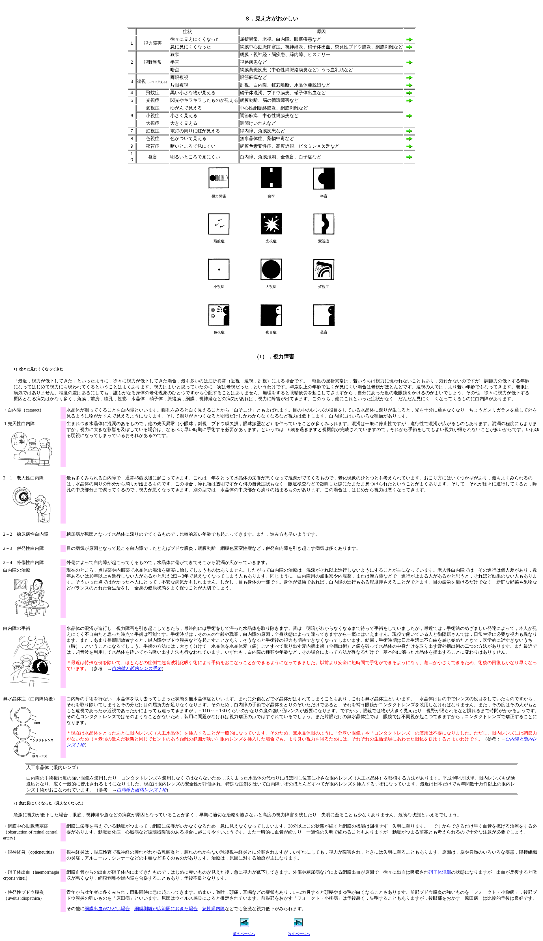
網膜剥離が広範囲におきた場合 (166, 908)
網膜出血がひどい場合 (107, 908)
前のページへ (244, 934)
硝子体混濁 (439, 872)
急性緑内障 (213, 908)
